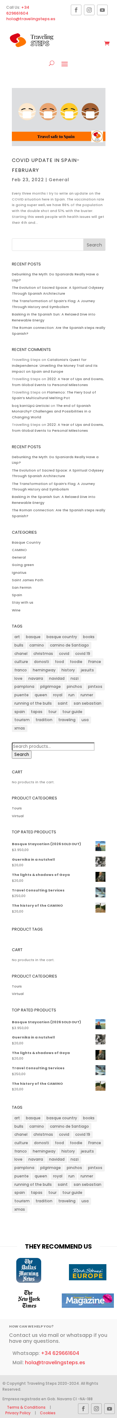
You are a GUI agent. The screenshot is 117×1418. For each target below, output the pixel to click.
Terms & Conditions (26, 1407)
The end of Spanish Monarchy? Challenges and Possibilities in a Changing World (51, 411)
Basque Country (26, 542)
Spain (17, 594)
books (89, 636)
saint (63, 703)
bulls (18, 645)
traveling (67, 719)
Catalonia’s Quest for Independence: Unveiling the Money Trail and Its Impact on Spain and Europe (55, 365)
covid (64, 653)
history (68, 670)
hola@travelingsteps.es (30, 19)
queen (41, 694)
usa (85, 719)
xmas (19, 728)
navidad (57, 678)
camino (36, 645)
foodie (76, 661)
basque (33, 636)
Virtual (18, 815)
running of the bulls (33, 703)
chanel (20, 653)
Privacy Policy (18, 1413)
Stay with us (22, 602)
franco (20, 670)
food (59, 661)
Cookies (48, 1413)
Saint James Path (27, 580)
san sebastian (87, 703)
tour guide (72, 711)
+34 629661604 (17, 10)
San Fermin (22, 587)
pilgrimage (50, 686)
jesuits (87, 670)
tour (52, 711)
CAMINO (19, 549)
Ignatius (19, 572)
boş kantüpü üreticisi (31, 405)
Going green (23, 564)
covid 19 (82, 653)
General (59, 180)
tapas (36, 711)
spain (19, 711)
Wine (16, 610)
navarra (35, 678)
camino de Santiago (69, 645)
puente (21, 694)
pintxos (95, 686)
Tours (17, 808)
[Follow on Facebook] (76, 10)
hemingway (44, 670)
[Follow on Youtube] (102, 10)
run (71, 694)
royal (57, 694)
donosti (41, 661)
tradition (44, 719)
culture (21, 661)
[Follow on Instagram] (89, 10)
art (17, 636)
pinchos (74, 686)
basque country (61, 636)
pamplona (24, 686)
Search (21, 754)
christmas (43, 653)
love (18, 678)
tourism (22, 719)
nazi (75, 678)
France (94, 661)
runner (86, 694)
